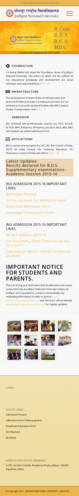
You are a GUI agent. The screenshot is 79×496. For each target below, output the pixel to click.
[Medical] (14, 340)
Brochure (11, 437)
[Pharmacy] (64, 340)
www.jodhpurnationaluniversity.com (25, 304)
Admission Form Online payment (24, 420)
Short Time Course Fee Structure (37, 243)
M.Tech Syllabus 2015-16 (26, 235)
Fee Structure (17, 241)
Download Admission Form (21, 426)
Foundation (22, 66)
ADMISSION (20, 117)
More (44, 83)
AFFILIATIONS (22, 139)
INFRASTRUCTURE (25, 91)
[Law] (31, 340)
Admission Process (16, 414)
